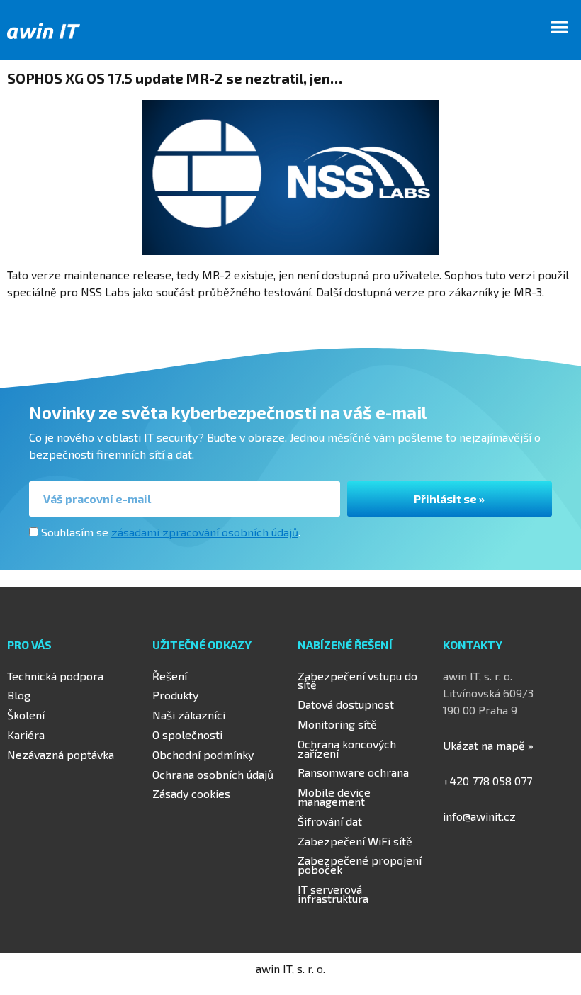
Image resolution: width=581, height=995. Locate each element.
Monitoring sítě (337, 724)
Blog (18, 695)
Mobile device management (334, 796)
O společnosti (187, 734)
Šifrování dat (330, 821)
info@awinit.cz (479, 816)
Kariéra (26, 734)
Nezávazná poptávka (60, 754)
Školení (26, 714)
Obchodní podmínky (203, 754)
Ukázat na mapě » (488, 745)
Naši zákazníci (188, 714)
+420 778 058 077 (487, 780)
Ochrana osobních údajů (212, 774)
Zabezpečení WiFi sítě (355, 841)
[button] (560, 26)
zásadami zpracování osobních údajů (204, 532)
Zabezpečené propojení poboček (360, 864)
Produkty (175, 695)
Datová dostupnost (346, 704)
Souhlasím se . (170, 532)
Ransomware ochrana (353, 772)
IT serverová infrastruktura (333, 893)
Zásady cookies (191, 793)
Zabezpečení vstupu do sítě (357, 680)
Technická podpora (55, 675)
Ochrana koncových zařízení (347, 748)
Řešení (169, 675)
